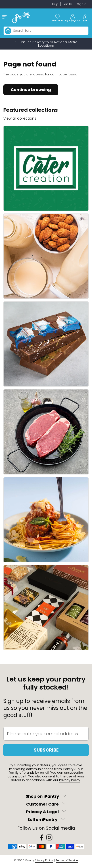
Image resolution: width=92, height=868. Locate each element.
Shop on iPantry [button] (42, 796)
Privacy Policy (69, 780)
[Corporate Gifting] (46, 607)
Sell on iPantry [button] (42, 819)
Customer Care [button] (42, 804)
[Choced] (46, 344)
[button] (85, 17)
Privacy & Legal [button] (42, 811)
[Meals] (46, 519)
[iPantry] (21, 17)
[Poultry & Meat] (46, 431)
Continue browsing (31, 89)
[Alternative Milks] (46, 256)
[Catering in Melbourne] (46, 168)
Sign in (81, 4)
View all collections (19, 118)
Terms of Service (67, 860)
